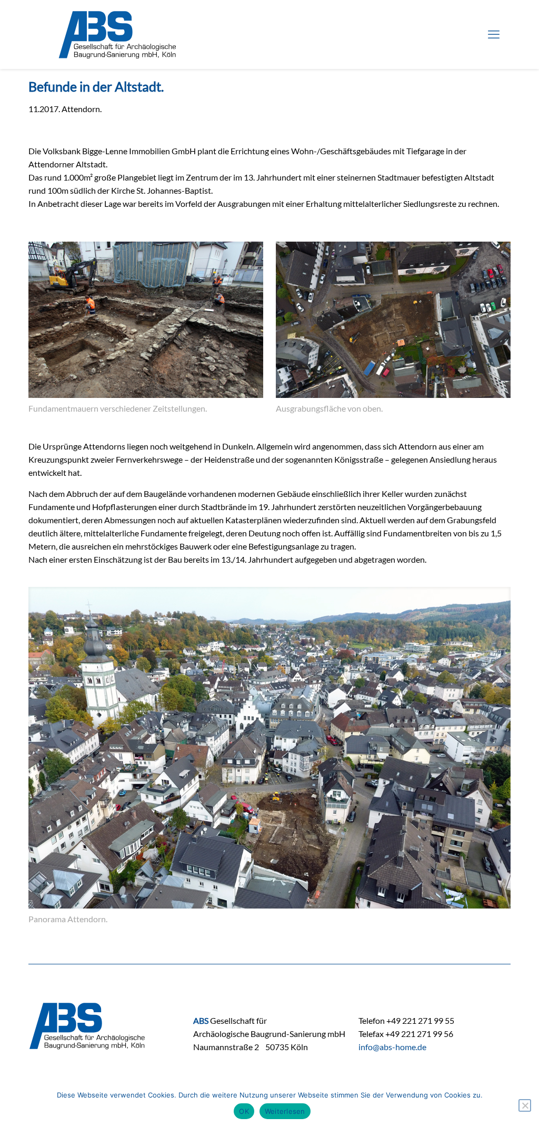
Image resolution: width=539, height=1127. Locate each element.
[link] (145, 330)
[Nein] (524, 1105)
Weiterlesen (285, 1111)
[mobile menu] (494, 34)
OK (244, 1111)
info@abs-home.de (392, 1047)
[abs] (118, 34)
